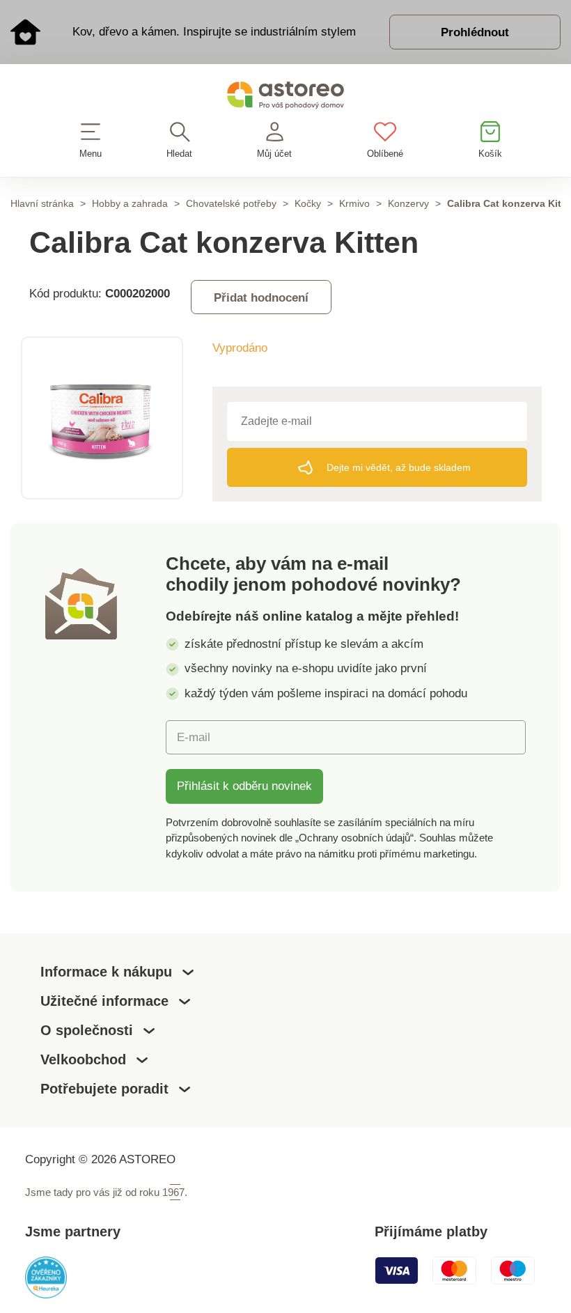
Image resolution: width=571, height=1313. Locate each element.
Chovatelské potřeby (231, 203)
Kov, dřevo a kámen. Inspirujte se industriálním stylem (214, 31)
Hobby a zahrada (130, 203)
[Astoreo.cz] (285, 98)
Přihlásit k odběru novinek (244, 786)
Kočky (308, 203)
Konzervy (408, 203)
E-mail (193, 737)
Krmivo (354, 203)
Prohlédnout (475, 32)
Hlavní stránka (42, 203)
